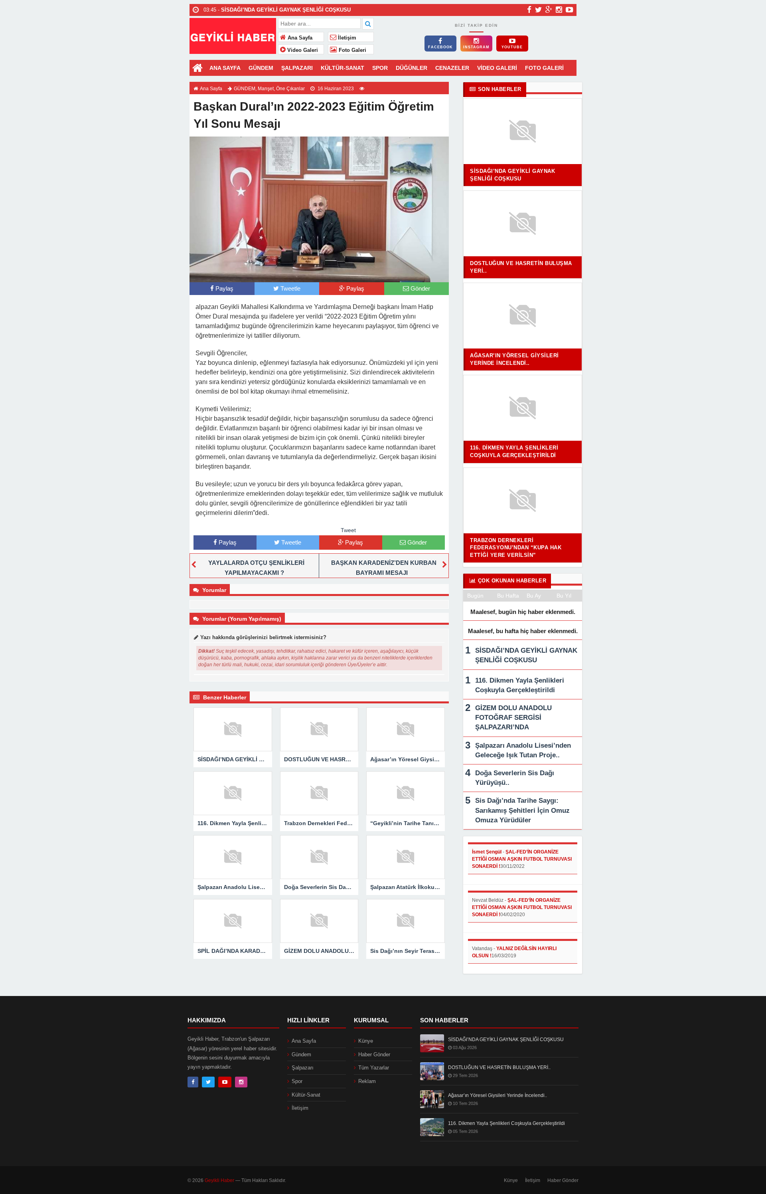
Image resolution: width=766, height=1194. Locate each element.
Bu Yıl (564, 595)
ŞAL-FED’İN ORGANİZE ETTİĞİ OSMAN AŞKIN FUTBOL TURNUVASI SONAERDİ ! (522, 859)
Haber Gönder (374, 1054)
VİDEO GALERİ (497, 68)
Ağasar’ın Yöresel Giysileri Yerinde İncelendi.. (497, 1095)
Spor (297, 1081)
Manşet (266, 88)
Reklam (367, 1081)
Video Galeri (302, 50)
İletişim (346, 38)
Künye (365, 1041)
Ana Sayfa (299, 38)
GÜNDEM (261, 68)
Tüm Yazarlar (373, 1068)
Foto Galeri (351, 50)
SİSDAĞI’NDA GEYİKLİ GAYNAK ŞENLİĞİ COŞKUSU (506, 1039)
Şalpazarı (303, 1068)
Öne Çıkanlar (290, 88)
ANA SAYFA (225, 68)
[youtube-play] (569, 9)
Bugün (475, 595)
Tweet (348, 530)
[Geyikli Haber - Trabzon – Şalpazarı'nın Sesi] (233, 35)
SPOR (380, 68)
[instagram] (559, 9)
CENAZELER (452, 68)
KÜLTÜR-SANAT (342, 68)
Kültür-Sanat (306, 1095)
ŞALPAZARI (297, 68)
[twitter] (538, 9)
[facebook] (529, 9)
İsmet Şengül (486, 852)
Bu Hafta (508, 595)
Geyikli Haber (219, 1180)
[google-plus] (548, 9)
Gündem (301, 1054)
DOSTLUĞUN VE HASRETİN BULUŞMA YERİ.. (499, 1067)
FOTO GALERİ (544, 68)
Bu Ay (534, 595)
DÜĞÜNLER (411, 68)
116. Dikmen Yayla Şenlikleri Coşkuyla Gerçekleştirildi (506, 1123)
